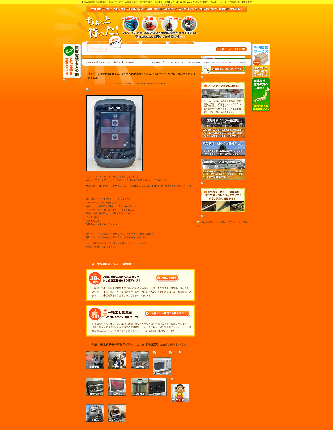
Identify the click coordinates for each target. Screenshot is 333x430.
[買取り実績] (72, 45)
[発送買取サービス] (261, 45)
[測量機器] (159, 353)
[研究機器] (184, 353)
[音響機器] (95, 379)
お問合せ (242, 62)
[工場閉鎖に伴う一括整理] (223, 119)
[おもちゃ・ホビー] (180, 385)
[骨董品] (95, 406)
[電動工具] (95, 353)
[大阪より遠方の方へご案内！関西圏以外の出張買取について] (261, 79)
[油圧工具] (140, 353)
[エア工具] (117, 353)
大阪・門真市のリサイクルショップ (219, 62)
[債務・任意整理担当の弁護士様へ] (219, 216)
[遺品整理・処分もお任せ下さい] (223, 142)
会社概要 (157, 62)
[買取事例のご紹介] (115, 37)
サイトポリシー (194, 62)
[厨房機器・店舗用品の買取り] (223, 160)
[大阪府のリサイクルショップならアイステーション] (97, 46)
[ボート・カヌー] (180, 379)
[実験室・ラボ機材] (162, 359)
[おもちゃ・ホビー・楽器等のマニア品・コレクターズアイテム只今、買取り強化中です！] (223, 190)
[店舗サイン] (117, 379)
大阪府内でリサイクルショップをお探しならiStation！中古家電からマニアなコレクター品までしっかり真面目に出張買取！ (166, 9)
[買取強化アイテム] (79, 80)
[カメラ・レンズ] (117, 406)
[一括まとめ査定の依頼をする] (167, 311)
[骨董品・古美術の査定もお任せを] (219, 183)
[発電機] (174, 353)
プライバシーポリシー (174, 62)
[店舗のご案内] (167, 276)
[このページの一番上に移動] (231, 48)
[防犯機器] (158, 379)
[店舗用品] (140, 379)
